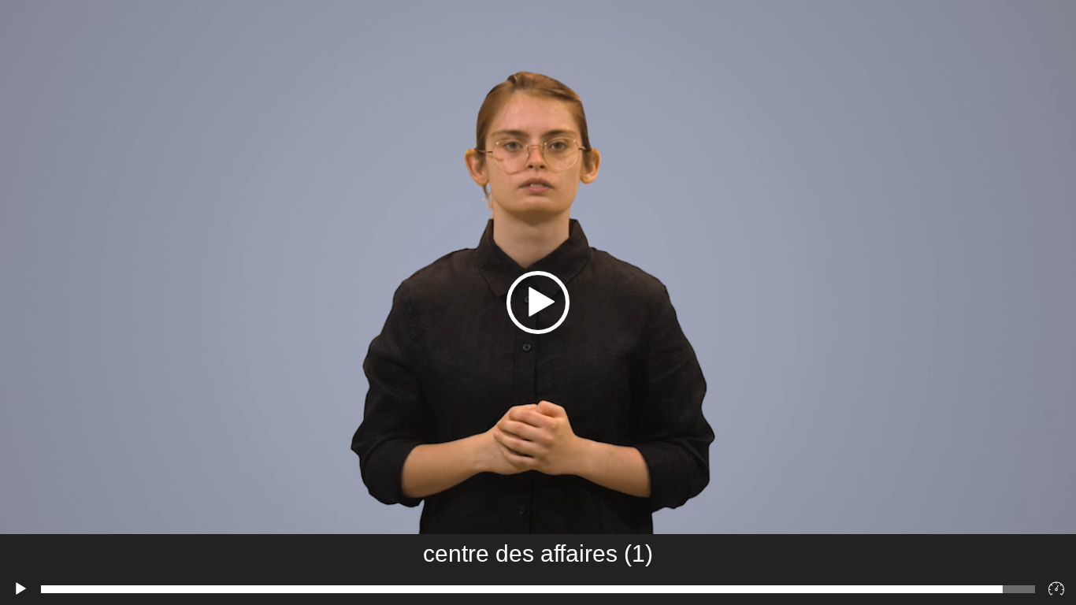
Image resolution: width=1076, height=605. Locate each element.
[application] (538, 302)
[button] (538, 302)
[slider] (538, 589)
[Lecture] (20, 589)
